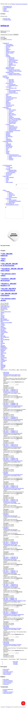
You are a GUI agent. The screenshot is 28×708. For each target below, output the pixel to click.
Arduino (8, 153)
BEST (2, 321)
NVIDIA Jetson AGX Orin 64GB (10, 392)
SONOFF (3, 355)
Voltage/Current (12, 123)
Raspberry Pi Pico (10, 72)
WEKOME (3, 366)
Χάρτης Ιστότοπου (7, 672)
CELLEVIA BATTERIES (6, 322)
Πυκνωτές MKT (12, 91)
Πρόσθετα (8, 49)
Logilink (2, 333)
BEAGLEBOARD (5, 320)
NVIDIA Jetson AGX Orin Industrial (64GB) (13, 419)
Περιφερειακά (9, 173)
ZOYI (2, 368)
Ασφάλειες (8, 100)
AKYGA (3, 315)
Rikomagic (3, 350)
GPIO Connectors (12, 199)
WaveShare (3, 365)
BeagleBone (8, 145)
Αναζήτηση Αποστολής (8, 691)
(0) (4, 37)
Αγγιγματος (11, 111)
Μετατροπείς (11, 57)
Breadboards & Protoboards (15, 201)
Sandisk (2, 351)
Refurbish (8, 168)
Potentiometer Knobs (13, 85)
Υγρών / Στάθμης (12, 109)
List (5, 303)
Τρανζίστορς (8, 96)
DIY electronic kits (10, 203)
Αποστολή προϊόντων (8, 680)
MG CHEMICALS (5, 337)
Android (8, 151)
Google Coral (9, 147)
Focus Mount (3, 328)
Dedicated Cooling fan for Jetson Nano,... (12, 374)
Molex (2, 338)
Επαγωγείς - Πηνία (10, 105)
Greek (8, 18)
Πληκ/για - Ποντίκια (13, 62)
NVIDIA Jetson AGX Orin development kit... (13, 405)
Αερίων (10, 112)
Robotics (8, 191)
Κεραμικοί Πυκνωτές (13, 92)
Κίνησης (10, 115)
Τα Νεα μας (5, 670)
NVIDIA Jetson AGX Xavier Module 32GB (12, 460)
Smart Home (6, 176)
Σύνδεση (5, 690)
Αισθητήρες (8, 108)
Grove (7, 148)
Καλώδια (8, 134)
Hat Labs (2, 329)
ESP (7, 149)
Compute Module (10, 45)
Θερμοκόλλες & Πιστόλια (14, 130)
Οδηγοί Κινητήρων (13, 197)
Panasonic (3, 343)
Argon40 (2, 317)
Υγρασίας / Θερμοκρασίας (14, 118)
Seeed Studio (3, 352)
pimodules (3, 345)
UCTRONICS (4, 360)
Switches (11, 167)
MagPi (2, 334)
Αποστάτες (8, 139)
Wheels (10, 196)
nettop (2, 340)
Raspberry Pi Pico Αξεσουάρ (15, 74)
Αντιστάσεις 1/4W (13, 88)
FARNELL (3, 327)
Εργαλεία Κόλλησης (13, 126)
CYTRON (3, 325)
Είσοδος (13, 4)
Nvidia (7, 152)
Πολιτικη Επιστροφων (8, 681)
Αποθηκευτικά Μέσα (13, 60)
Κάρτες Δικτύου (12, 61)
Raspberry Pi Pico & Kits (14, 73)
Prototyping (8, 198)
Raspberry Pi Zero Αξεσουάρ (15, 71)
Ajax (7, 181)
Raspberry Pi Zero (10, 68)
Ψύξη (10, 66)
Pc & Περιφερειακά (7, 165)
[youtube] (15, 664)
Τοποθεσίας (11, 117)
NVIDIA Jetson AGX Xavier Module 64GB (12, 474)
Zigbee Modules (9, 131)
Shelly (7, 178)
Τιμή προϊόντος (4, 308)
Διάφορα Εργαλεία (13, 128)
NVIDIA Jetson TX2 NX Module (10, 587)
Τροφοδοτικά (11, 58)
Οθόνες (7, 50)
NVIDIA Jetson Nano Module (9, 502)
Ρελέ (7, 95)
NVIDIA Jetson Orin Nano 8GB (10, 529)
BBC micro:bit (4, 318)
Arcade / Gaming (9, 52)
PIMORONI (3, 346)
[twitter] (15, 662)
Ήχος (7, 54)
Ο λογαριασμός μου (7, 6)
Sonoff (7, 179)
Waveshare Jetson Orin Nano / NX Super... (12, 628)
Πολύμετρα (11, 125)
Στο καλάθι (6, 385)
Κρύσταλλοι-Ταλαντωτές (11, 97)
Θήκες (7, 48)
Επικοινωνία (6, 684)
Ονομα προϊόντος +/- (5, 305)
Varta (2, 362)
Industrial (5, 75)
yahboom (3, 367)
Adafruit (2, 312)
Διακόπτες (8, 132)
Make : (4, 190)
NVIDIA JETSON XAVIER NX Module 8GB (13, 614)
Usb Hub (11, 63)
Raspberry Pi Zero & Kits (14, 69)
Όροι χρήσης (6, 679)
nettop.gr (9, 706)
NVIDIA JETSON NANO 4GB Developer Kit (13, 488)
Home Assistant (9, 182)
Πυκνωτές (8, 89)
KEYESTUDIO (4, 332)
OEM (2, 342)
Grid (7, 303)
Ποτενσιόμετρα (9, 83)
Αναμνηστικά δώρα (10, 67)
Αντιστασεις (8, 86)
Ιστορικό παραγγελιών (8, 689)
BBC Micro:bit (9, 146)
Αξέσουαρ (8, 56)
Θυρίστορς (8, 103)
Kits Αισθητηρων (12, 122)
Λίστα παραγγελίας (7, 7)
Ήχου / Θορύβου (12, 114)
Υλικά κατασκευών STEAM (12, 204)
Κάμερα (7, 55)
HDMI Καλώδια (12, 65)
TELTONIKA (4, 357)
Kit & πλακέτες (9, 44)
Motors (10, 192)
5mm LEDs (11, 80)
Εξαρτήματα (5, 107)
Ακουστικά (8, 175)
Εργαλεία (8, 124)
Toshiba (2, 359)
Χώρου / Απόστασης (13, 120)
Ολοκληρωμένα (9, 98)
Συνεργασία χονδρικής (8, 671)
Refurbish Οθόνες (12, 170)
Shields (10, 157)
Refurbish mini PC (13, 171)
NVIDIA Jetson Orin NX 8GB (10, 559)
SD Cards (8, 46)
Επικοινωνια (6, 11)
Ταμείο (4, 9)
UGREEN (3, 361)
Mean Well (3, 335)
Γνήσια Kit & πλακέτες (14, 154)
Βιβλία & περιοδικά (10, 51)
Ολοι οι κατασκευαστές (6, 311)
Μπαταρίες (8, 135)
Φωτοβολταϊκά (9, 136)
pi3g (1, 344)
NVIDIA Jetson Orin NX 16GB (10, 544)
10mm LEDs (11, 82)
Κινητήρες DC (12, 195)
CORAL (2, 323)
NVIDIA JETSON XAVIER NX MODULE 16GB (14, 600)
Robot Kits (11, 193)
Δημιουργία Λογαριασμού (21, 4)
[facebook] (15, 661)
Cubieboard (8, 143)
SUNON (2, 356)
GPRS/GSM (8, 140)
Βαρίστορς (8, 102)
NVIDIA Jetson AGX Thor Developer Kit (12, 447)
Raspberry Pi (6, 43)
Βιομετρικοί (11, 113)
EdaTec (2, 326)
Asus (7, 142)
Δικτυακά (8, 166)
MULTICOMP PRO (5, 339)
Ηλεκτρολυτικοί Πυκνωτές (14, 90)
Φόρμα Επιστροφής (7, 693)
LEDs (7, 78)
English (9, 19)
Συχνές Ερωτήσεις (7, 683)
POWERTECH (4, 348)
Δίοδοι (7, 101)
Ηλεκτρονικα (6, 77)
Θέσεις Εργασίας (7, 674)
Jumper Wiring (12, 202)
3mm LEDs (11, 79)
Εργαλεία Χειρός (12, 129)
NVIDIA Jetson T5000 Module (10, 573)
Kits (7, 137)
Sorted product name (5, 306)
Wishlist (5, 8)
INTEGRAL (3, 331)
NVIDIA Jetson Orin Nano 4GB (10, 515)
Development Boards (7, 141)
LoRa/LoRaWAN (10, 177)
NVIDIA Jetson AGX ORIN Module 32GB (12, 433)
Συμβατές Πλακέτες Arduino (15, 156)
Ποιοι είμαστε (6, 669)
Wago (2, 363)
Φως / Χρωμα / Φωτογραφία (15, 119)
